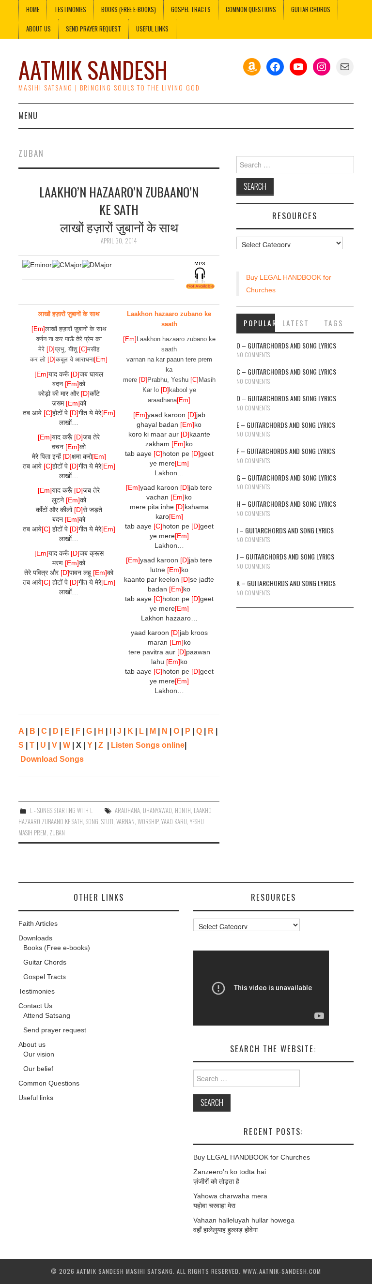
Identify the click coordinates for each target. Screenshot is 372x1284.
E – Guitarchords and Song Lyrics (285, 425)
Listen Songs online (148, 745)
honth (183, 810)
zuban (57, 832)
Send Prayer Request (93, 28)
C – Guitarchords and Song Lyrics (286, 371)
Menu (28, 115)
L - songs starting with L (61, 810)
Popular (260, 322)
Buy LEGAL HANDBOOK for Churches (251, 1157)
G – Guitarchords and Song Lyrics (286, 477)
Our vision (38, 1054)
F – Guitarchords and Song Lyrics (285, 451)
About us (38, 28)
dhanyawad (157, 810)
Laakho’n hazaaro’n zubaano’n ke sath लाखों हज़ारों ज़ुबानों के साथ (119, 209)
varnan (125, 821)
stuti (107, 821)
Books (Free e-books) (128, 9)
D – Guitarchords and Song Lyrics (286, 398)
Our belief (38, 1069)
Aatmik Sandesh (93, 69)
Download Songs (52, 759)
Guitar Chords (310, 9)
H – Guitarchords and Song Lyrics (286, 503)
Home (32, 9)
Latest (295, 322)
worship (148, 821)
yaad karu (174, 821)
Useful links (152, 28)
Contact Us (35, 1006)
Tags (333, 322)
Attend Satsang (46, 1015)
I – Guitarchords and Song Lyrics (285, 530)
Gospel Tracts (191, 9)
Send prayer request (54, 1030)
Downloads (35, 938)
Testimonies (70, 9)
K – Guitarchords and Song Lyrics (286, 583)
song (92, 821)
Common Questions (251, 9)
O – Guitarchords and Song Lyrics (286, 345)
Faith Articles (38, 923)
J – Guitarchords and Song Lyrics (285, 556)
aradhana (127, 810)
